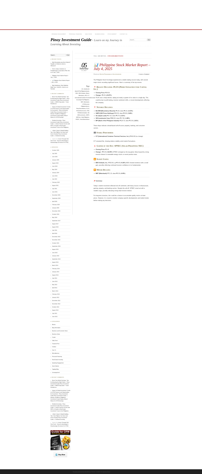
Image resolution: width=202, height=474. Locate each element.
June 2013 (54, 281)
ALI (82, 89)
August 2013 (55, 275)
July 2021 (54, 188)
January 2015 (55, 255)
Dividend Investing (60, 135)
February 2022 (56, 182)
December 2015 (56, 236)
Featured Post (55, 343)
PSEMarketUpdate (82, 112)
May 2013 (54, 284)
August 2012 (55, 310)
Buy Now (61, 454)
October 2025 (55, 150)
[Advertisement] (101, 14)
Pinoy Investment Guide (70, 39)
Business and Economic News (60, 330)
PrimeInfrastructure (81, 110)
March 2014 (55, 265)
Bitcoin (53, 324)
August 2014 (55, 262)
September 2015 (56, 246)
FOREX (54, 346)
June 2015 (54, 252)
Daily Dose (88, 34)
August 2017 (55, 223)
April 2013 (54, 287)
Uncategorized (117, 74)
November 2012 (56, 303)
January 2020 (55, 207)
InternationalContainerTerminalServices (85, 97)
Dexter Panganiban (105, 74)
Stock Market (112, 34)
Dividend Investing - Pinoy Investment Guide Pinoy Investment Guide (59, 122)
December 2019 (56, 211)
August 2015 (55, 249)
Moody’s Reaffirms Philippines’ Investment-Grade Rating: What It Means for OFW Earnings (59, 115)
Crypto (54, 337)
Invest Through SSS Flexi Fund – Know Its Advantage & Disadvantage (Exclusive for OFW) (59, 140)
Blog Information (56, 327)
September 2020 (56, 198)
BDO (77, 93)
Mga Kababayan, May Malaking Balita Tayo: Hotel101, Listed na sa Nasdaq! (59, 87)
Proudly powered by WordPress (82, 472)
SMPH (87, 115)
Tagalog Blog (55, 369)
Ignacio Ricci (106, 472)
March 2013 (55, 291)
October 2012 (55, 307)
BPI (86, 95)
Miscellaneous (55, 353)
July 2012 (54, 313)
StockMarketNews (85, 119)
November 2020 (56, 195)
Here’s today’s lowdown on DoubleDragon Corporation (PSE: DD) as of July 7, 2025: (60, 70)
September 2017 (56, 220)
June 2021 (54, 191)
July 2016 (54, 230)
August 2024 (55, 163)
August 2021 (55, 185)
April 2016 (54, 233)
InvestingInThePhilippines (82, 99)
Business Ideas (99, 34)
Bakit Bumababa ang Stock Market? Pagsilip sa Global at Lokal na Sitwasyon (60, 64)
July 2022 (54, 179)
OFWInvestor (85, 104)
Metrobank (86, 102)
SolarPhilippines (85, 117)
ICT (88, 95)
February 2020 (56, 204)
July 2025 (54, 153)
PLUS (87, 108)
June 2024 (54, 166)
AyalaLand (86, 89)
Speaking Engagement (59, 34)
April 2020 (54, 201)
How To (54, 350)
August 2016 (55, 227)
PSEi (88, 110)
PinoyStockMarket (81, 108)
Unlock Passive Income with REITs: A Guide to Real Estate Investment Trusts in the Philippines (60, 125)
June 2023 (54, 176)
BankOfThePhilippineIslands (82, 91)
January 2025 (55, 160)
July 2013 (54, 278)
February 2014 (56, 268)
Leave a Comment (145, 74)
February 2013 (56, 294)
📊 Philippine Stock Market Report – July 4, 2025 (122, 67)
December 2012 (56, 300)
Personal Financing (75, 34)
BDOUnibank (82, 93)
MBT (82, 102)
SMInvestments (81, 115)
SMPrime (78, 117)
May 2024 (54, 169)
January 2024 (55, 172)
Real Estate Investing (57, 359)
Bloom (87, 93)
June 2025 (54, 156)
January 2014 (55, 271)
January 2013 (55, 297)
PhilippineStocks (85, 106)
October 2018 (55, 214)
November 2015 (56, 239)
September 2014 (56, 259)
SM (88, 112)
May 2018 (54, 217)
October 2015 (55, 243)
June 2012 (54, 316)
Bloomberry (81, 95)
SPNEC (77, 119)
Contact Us (123, 34)
